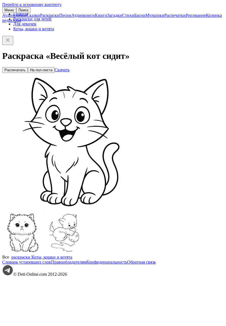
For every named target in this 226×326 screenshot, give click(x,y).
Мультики (155, 15)
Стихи (128, 15)
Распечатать (15, 70)
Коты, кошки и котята (33, 29)
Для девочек (24, 24)
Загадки (114, 15)
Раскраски (49, 15)
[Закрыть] (7, 40)
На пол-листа (41, 70)
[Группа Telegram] (7, 274)
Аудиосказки (14, 15)
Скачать (62, 69)
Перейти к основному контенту (32, 4)
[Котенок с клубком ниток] (64, 252)
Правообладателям (68, 262)
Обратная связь (141, 262)
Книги (101, 15)
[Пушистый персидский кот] (23, 252)
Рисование (196, 15)
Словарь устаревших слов (26, 262)
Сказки (33, 15)
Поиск (23, 10)
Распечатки (175, 15)
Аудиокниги (83, 15)
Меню (9, 10)
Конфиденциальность (106, 262)
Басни (140, 15)
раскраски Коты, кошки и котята (41, 257)
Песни (65, 15)
